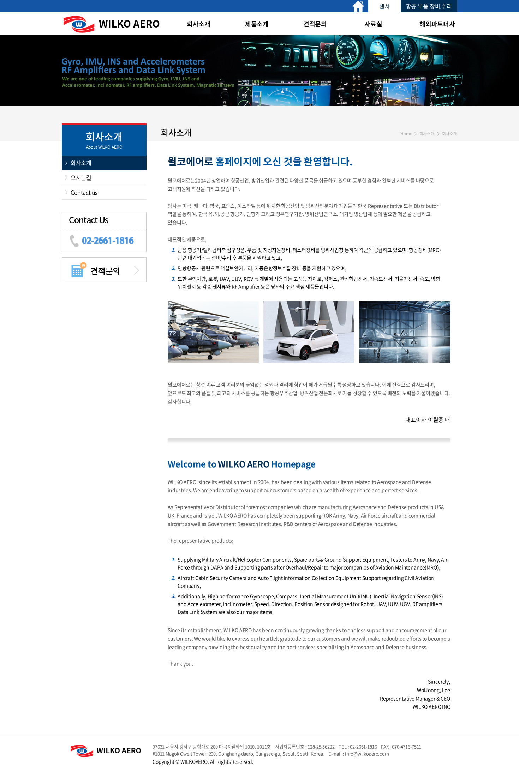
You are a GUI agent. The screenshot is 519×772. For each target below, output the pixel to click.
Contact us (84, 192)
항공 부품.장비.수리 (429, 6)
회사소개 (81, 162)
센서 (384, 6)
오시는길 (81, 177)
